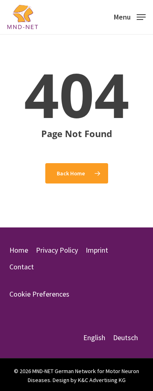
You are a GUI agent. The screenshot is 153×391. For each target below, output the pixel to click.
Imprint (97, 250)
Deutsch (125, 337)
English (94, 337)
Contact (21, 266)
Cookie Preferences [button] (39, 294)
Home (18, 250)
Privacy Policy (57, 250)
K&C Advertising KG (102, 380)
